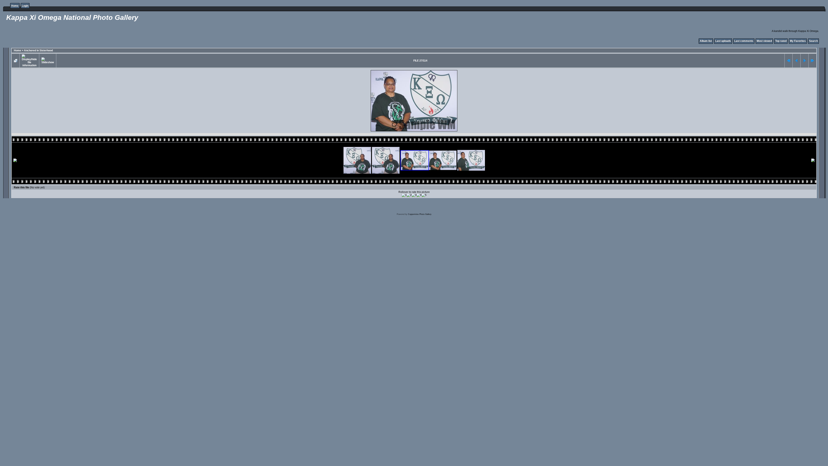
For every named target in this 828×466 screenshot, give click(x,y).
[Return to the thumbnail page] (15, 60)
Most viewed (764, 41)
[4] (419, 195)
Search (813, 41)
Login (25, 5)
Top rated (781, 41)
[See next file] (804, 60)
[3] (414, 195)
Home (15, 5)
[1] (404, 195)
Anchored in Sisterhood (38, 50)
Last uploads (723, 41)
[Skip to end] (812, 60)
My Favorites (798, 41)
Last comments (743, 41)
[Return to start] (788, 60)
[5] (424, 195)
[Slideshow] (47, 61)
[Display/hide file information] (29, 61)
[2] (409, 195)
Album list (706, 41)
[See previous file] (796, 60)
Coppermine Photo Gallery (419, 214)
